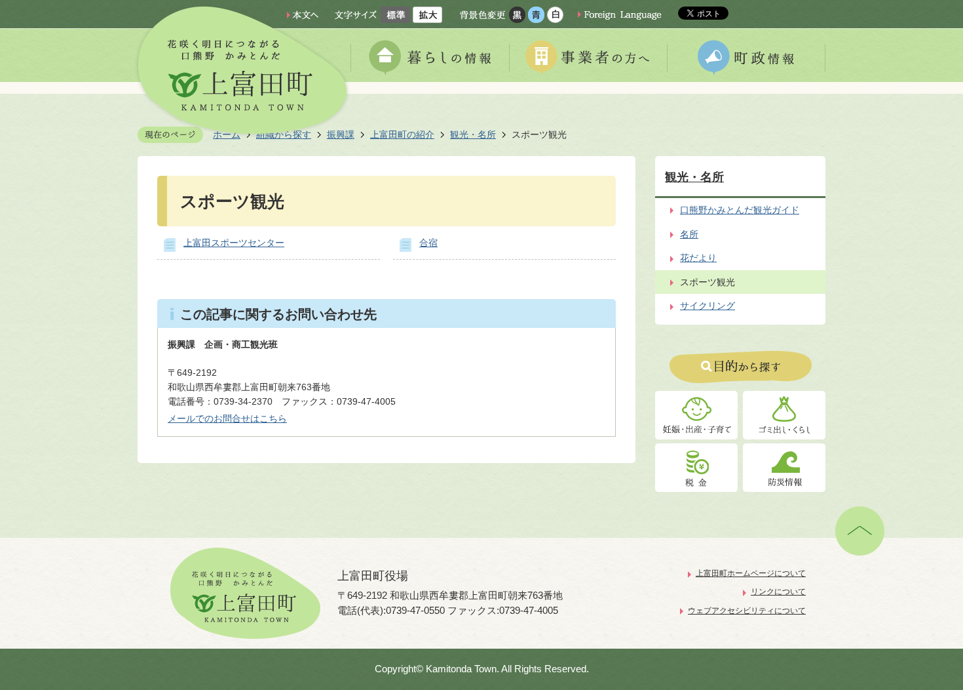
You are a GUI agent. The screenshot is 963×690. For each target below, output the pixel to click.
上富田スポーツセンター (233, 242)
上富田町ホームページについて (751, 573)
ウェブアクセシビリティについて (747, 610)
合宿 (428, 242)
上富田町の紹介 (402, 134)
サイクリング (707, 305)
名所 (689, 234)
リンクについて (778, 591)
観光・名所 (473, 134)
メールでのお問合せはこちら (227, 418)
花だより (698, 258)
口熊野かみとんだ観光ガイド (739, 210)
